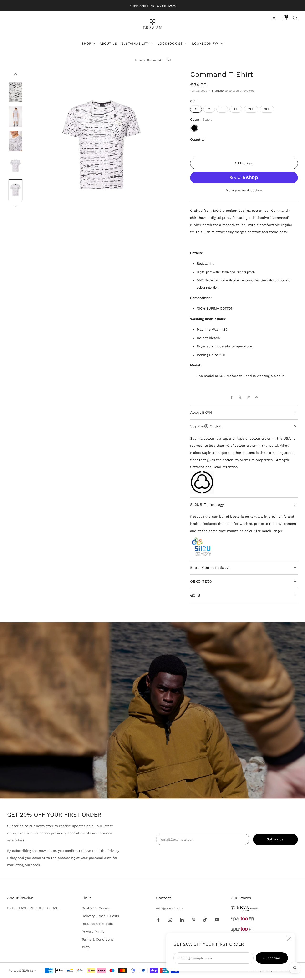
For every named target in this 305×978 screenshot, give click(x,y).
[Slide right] (15, 206)
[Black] (194, 128)
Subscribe (271, 958)
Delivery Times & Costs (100, 916)
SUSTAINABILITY (135, 43)
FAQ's (86, 947)
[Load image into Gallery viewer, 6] (16, 189)
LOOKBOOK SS (171, 43)
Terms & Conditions (97, 939)
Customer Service (96, 908)
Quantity (197, 139)
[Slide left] (15, 76)
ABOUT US (108, 43)
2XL (251, 109)
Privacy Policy (93, 931)
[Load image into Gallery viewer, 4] (16, 140)
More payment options (244, 190)
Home (138, 60)
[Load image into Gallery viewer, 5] (16, 165)
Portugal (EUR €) (21, 970)
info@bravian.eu (169, 908)
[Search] (295, 17)
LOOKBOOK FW (205, 43)
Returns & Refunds (97, 924)
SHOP (86, 43)
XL (236, 109)
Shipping (218, 90)
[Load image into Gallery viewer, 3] (16, 116)
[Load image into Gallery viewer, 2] (16, 92)
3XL (267, 109)
